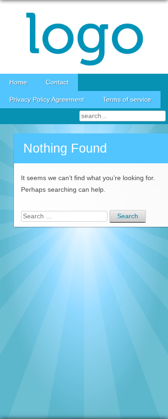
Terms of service (127, 99)
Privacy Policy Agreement (46, 99)
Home (18, 82)
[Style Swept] (84, 37)
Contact (57, 82)
